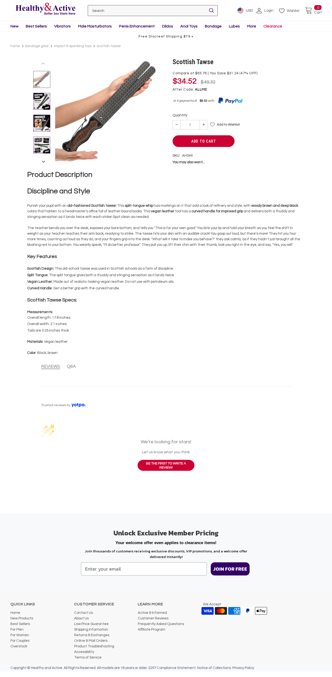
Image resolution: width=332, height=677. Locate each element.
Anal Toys (189, 26)
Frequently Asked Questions (161, 624)
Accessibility (84, 652)
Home (15, 46)
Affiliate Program (151, 629)
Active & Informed (152, 613)
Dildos (167, 26)
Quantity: (180, 115)
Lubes (234, 26)
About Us (81, 618)
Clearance (272, 26)
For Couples (19, 641)
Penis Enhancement (137, 26)
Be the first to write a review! (166, 466)
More (251, 26)
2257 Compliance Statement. (172, 668)
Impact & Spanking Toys (72, 46)
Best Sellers (36, 26)
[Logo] (45, 9)
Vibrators (62, 26)
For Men (17, 629)
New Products (21, 618)
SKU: (176, 155)
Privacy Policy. (243, 668)
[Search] (211, 10)
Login (268, 10)
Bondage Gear (37, 46)
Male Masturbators (95, 26)
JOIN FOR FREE (230, 569)
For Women (19, 635)
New (14, 26)
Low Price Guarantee (91, 624)
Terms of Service (88, 657)
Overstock (18, 646)
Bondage (213, 26)
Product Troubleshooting (94, 646)
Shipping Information (91, 629)
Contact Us (83, 613)
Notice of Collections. (214, 668)
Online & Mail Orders (90, 641)
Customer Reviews (153, 618)
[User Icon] (259, 11)
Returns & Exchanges (91, 635)
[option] (106, 111)
